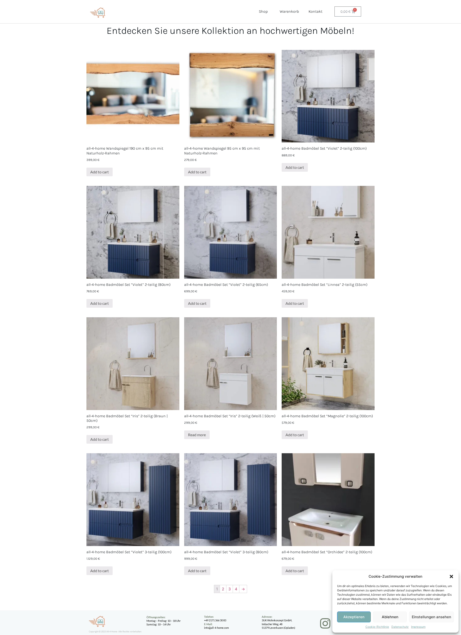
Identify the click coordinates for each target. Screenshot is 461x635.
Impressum (418, 627)
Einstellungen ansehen (431, 617)
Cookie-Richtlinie (377, 627)
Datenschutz (400, 627)
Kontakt (315, 11)
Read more (197, 434)
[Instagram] (325, 623)
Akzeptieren (353, 617)
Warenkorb (289, 11)
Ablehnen (390, 617)
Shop (263, 11)
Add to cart (99, 172)
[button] (451, 576)
